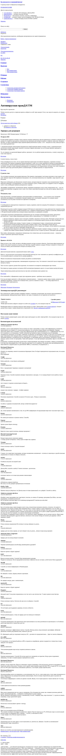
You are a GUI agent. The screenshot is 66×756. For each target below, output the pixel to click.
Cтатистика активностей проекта (16, 88)
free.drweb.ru (7, 15)
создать (3, 113)
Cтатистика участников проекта (16, 90)
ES (6, 58)
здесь (32, 251)
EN (4, 58)
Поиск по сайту (5, 26)
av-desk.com (7, 17)
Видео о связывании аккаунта (42, 308)
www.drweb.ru (8, 12)
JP (9, 58)
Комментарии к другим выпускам (10, 731)
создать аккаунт (51, 306)
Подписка (10, 100)
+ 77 (3, 302)
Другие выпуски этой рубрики (9, 123)
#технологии (16, 287)
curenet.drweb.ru (8, 18)
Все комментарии (12, 70)
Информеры (10, 101)
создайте (33, 303)
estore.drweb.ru (8, 14)
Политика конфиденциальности (16, 737)
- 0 (5, 302)
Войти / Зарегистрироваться (8, 39)
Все (8, 69)
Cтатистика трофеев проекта (15, 89)
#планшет (9, 287)
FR (8, 58)
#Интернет (4, 287)
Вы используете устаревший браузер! (11, 2)
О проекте (3, 737)
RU (2, 58)
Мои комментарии (12, 72)
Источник (3, 156)
